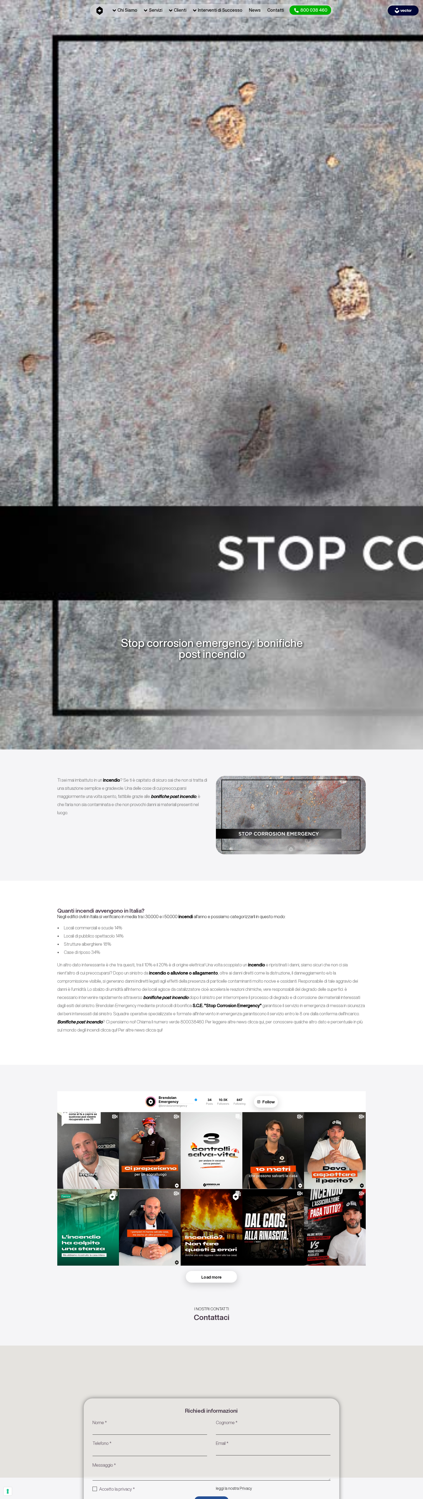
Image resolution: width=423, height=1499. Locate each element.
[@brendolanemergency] (150, 1101)
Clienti (180, 10)
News (255, 10)
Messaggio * (104, 1465)
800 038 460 (313, 10)
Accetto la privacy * (117, 1489)
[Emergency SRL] (99, 10)
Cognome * (226, 1422)
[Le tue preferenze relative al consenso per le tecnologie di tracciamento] (8, 1491)
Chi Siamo (127, 10)
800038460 (192, 1021)
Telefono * (102, 1443)
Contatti (275, 10)
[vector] (403, 11)
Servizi (155, 10)
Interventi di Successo (220, 10)
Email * (222, 1443)
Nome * (100, 1422)
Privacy (246, 1488)
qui (261, 1021)
